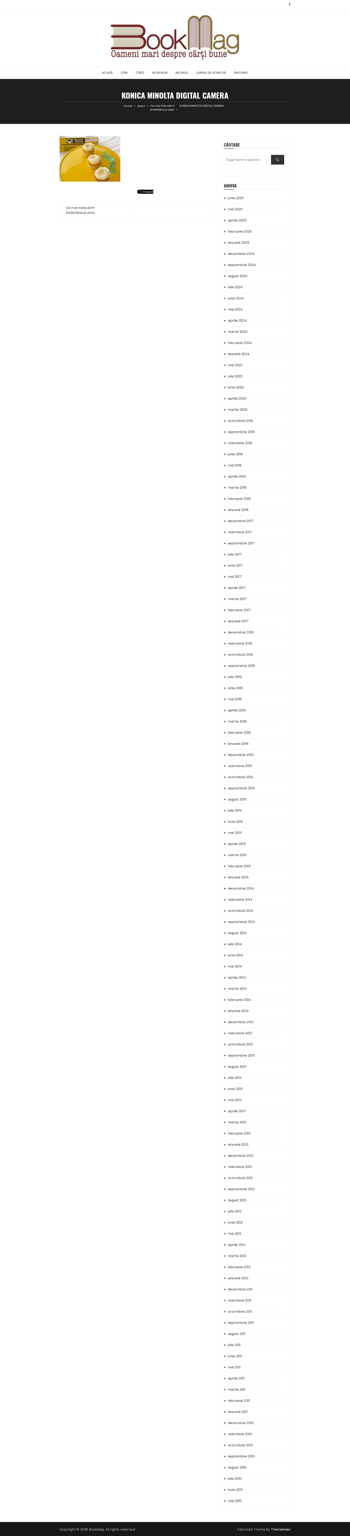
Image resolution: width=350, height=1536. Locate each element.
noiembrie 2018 (240, 443)
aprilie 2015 (237, 844)
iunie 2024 (236, 298)
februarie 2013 (239, 1133)
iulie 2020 (235, 376)
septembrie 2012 (241, 1189)
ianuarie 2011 (238, 1411)
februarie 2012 (239, 1267)
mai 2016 (235, 699)
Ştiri (124, 72)
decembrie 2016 (241, 632)
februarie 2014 (239, 999)
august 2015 (237, 799)
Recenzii (182, 72)
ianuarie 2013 (238, 1144)
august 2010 (237, 1467)
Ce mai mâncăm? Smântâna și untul (80, 210)
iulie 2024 (235, 287)
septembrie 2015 (241, 788)
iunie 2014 (235, 955)
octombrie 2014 (240, 910)
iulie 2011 (234, 1345)
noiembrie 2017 (240, 532)
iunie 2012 (235, 1222)
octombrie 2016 (240, 654)
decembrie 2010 (241, 1423)
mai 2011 (234, 1367)
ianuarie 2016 (238, 743)
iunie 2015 (235, 821)
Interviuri (160, 72)
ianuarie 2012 (238, 1278)
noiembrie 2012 (240, 1167)
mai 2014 (235, 966)
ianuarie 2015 (238, 877)
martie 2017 (237, 599)
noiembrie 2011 (239, 1300)
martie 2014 (237, 988)
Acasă (107, 72)
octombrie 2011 (240, 1311)
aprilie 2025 (237, 220)
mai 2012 (234, 1233)
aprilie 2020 (237, 398)
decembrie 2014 (241, 888)
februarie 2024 (240, 343)
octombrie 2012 (240, 1178)
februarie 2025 (240, 231)
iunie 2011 (235, 1356)
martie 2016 (237, 721)
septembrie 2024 (242, 265)
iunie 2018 (235, 454)
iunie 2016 (235, 688)
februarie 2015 (239, 866)
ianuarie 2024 (239, 354)
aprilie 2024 (237, 320)
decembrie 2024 (241, 253)
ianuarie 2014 (238, 1011)
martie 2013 (237, 1122)
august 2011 (237, 1334)
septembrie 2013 (241, 1055)
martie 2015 (237, 855)
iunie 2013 (235, 1089)
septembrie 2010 (241, 1456)
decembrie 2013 (240, 1022)
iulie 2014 (235, 944)
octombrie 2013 (240, 1044)
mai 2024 (235, 309)
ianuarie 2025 (238, 242)
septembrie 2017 (241, 543)
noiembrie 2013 (240, 1033)
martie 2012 (237, 1256)
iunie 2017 (235, 565)
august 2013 (237, 1066)
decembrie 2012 (240, 1155)
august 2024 (238, 276)
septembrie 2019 (241, 432)
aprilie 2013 (236, 1111)
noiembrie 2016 (240, 643)
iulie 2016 (235, 677)
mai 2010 (235, 1501)
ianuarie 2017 (238, 621)
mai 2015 (235, 832)
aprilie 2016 (237, 710)
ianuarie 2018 (238, 510)
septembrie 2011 (241, 1322)
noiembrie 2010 (240, 1434)
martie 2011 (237, 1389)
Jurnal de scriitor (211, 72)
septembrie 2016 (241, 665)
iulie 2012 (235, 1211)
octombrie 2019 (240, 420)
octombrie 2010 (240, 1445)
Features (241, 72)
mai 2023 (235, 365)
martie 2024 (238, 331)
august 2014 (237, 933)
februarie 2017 (239, 610)
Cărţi (140, 72)
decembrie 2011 (240, 1289)
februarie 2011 (239, 1400)
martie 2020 (238, 409)
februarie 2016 (239, 732)
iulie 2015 (235, 810)
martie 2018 (237, 487)
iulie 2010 (235, 1478)
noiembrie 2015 (240, 766)
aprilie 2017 (237, 587)
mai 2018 (235, 465)
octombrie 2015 (240, 777)
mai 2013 (234, 1100)
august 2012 (237, 1200)
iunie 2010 (235, 1489)
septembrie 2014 (241, 922)
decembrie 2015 (241, 755)
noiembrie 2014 (240, 899)
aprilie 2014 (237, 977)
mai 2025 (235, 209)
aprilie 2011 (236, 1378)
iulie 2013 (235, 1077)
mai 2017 (235, 576)
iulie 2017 (235, 554)
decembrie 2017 (241, 521)
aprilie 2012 (236, 1244)
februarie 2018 (239, 498)
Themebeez (280, 1529)
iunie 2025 (236, 198)
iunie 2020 (236, 387)
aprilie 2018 (237, 476)
